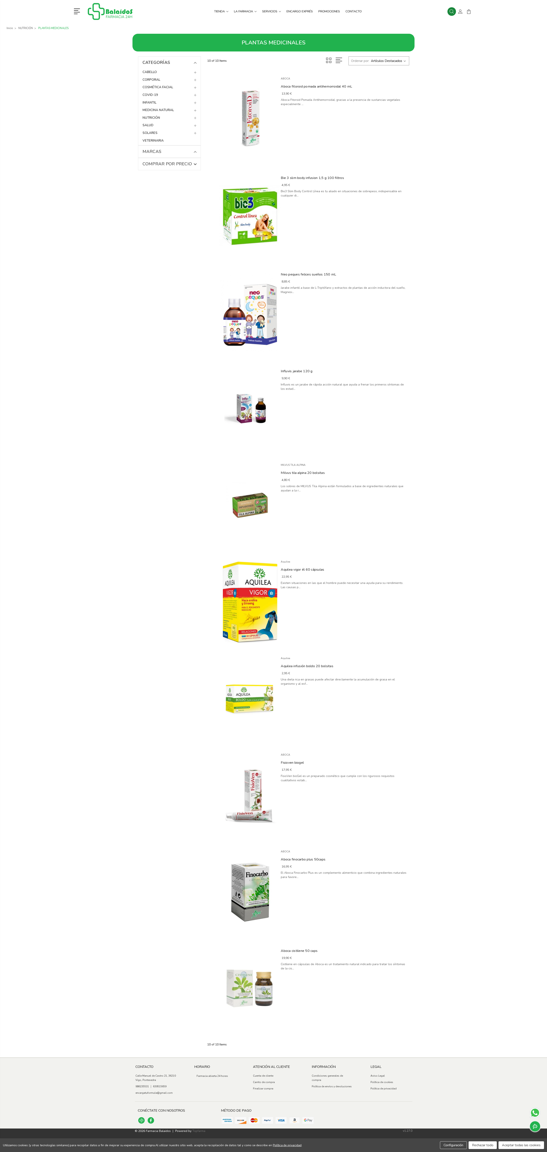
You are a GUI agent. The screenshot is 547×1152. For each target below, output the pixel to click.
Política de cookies (382, 1082)
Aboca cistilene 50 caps (299, 951)
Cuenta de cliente (263, 1075)
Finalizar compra (263, 1088)
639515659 (159, 1086)
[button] (77, 11)
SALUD (148, 125)
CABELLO (150, 72)
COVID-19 (150, 95)
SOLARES (150, 133)
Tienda (219, 11)
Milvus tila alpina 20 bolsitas (303, 473)
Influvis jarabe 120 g (296, 371)
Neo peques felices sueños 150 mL (308, 274)
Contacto (354, 11)
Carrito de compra (264, 1082)
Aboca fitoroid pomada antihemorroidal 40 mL (316, 86)
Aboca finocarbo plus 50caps (303, 859)
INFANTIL (149, 102)
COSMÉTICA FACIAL (158, 87)
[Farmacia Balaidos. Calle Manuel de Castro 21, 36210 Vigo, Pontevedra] (110, 11)
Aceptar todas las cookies (521, 1145)
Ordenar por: (360, 61)
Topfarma (198, 1131)
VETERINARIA (153, 140)
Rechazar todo (482, 1145)
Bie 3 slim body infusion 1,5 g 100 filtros (312, 178)
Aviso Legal (378, 1075)
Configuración (453, 1145)
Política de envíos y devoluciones (332, 1086)
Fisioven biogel (292, 763)
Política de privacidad (384, 1088)
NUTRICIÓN (151, 118)
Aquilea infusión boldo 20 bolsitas (307, 666)
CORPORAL (151, 80)
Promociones (329, 11)
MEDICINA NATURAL (158, 110)
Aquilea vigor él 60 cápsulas (302, 569)
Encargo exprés (300, 11)
